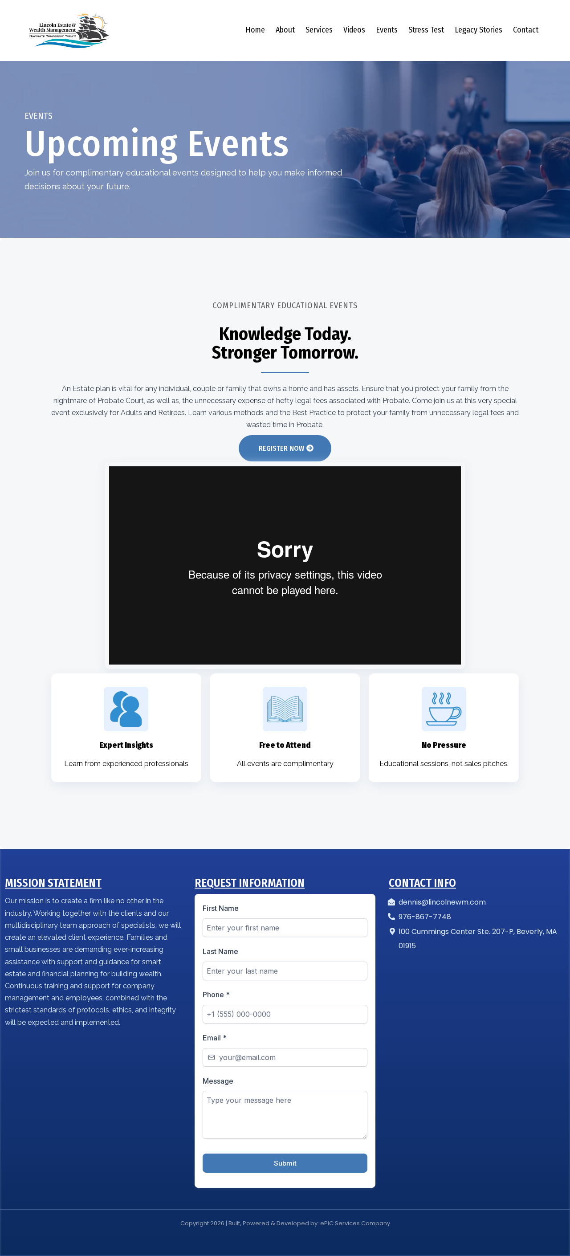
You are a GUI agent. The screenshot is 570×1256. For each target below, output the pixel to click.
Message (218, 1081)
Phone (216, 994)
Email (215, 1037)
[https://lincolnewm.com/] (69, 30)
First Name (221, 908)
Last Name (220, 951)
